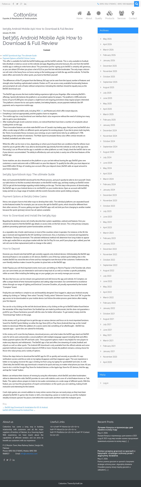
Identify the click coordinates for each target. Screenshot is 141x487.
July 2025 (107, 93)
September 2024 (110, 147)
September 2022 (110, 265)
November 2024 (110, 136)
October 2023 (109, 206)
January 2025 (109, 125)
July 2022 (107, 276)
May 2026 (107, 39)
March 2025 (108, 114)
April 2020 (107, 362)
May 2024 (107, 168)
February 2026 (109, 55)
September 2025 (110, 82)
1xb (41, 111)
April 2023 (107, 227)
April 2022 (107, 292)
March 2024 (108, 179)
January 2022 (109, 308)
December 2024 (110, 130)
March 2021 (108, 340)
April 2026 (107, 44)
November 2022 (110, 254)
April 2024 (107, 174)
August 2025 (108, 87)
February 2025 (109, 120)
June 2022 (107, 281)
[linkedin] (25, 4)
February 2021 (109, 346)
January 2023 (109, 244)
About (89, 18)
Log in (105, 383)
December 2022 (110, 249)
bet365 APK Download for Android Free (19, 410)
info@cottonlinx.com (29, 453)
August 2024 (108, 152)
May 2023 (107, 222)
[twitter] (17, 4)
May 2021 (107, 335)
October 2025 (109, 77)
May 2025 (107, 103)
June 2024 (107, 163)
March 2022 (108, 297)
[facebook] (13, 4)
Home (79, 18)
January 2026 (109, 60)
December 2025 (110, 66)
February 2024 (109, 184)
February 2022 (109, 303)
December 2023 (110, 195)
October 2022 (109, 260)
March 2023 (108, 233)
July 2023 (107, 211)
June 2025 (107, 98)
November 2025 (110, 71)
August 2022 (108, 270)
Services (121, 18)
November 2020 (110, 357)
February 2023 (109, 238)
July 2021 (107, 324)
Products (109, 18)
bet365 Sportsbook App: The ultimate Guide (20, 55)
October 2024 (109, 141)
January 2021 (109, 351)
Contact (133, 18)
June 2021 (107, 330)
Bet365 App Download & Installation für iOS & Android (25, 407)
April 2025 (107, 109)
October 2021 (109, 314)
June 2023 (107, 217)
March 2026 (108, 50)
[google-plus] (21, 4)
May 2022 (107, 287)
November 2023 (110, 200)
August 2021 (108, 319)
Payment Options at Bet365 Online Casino (19, 58)
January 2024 (109, 190)
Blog (4, 404)
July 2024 (107, 157)
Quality (98, 18)
